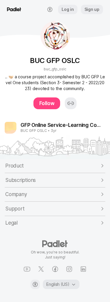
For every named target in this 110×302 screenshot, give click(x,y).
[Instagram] (69, 269)
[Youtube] (27, 269)
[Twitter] (41, 269)
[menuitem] (50, 9)
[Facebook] (55, 269)
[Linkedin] (83, 269)
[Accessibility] (35, 284)
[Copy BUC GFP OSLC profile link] (71, 103)
